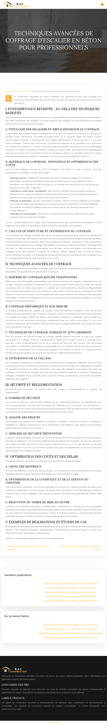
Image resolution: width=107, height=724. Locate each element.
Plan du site (53, 722)
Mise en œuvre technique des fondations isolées (80, 548)
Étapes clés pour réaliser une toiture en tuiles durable (28, 548)
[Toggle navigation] (102, 4)
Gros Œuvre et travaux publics (19, 91)
